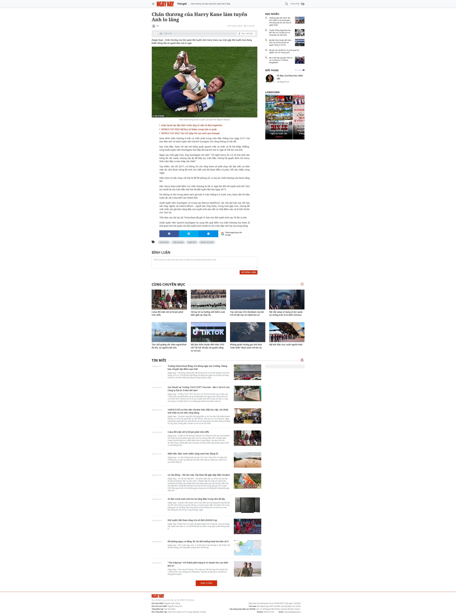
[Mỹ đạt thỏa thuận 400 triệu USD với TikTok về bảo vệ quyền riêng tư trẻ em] (299, 42)
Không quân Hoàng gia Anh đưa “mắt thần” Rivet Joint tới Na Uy (246, 346)
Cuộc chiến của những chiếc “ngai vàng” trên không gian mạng (290, 78)
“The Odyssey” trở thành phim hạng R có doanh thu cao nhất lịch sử (198, 564)
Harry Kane (164, 242)
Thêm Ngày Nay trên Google (233, 233)
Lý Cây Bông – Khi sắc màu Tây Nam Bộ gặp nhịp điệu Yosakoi (199, 474)
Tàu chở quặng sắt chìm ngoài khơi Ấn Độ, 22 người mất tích (169, 346)
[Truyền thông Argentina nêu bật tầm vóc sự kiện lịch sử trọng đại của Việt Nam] (299, 32)
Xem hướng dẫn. (243, 244)
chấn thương (178, 242)
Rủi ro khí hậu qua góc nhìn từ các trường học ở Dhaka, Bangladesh (280, 60)
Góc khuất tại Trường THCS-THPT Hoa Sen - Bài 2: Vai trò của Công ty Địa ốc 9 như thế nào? (198, 389)
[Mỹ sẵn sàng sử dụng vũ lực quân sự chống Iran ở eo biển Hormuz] (286, 299)
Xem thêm (206, 583)
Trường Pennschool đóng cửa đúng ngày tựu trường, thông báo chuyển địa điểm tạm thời (197, 367)
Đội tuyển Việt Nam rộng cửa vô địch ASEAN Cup (192, 520)
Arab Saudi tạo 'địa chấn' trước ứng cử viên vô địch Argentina (191, 125)
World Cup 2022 (207, 242)
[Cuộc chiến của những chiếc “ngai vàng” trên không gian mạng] (270, 78)
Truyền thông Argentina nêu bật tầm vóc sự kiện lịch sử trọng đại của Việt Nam (280, 32)
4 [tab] (302, 70)
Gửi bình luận (248, 272)
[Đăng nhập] (302, 3)
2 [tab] (298, 70)
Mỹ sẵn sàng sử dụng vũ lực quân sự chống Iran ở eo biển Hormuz (286, 313)
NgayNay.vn (165, 4)
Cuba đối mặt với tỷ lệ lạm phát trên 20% (167, 313)
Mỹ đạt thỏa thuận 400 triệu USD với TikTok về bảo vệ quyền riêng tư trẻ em (280, 42)
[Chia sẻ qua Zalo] (208, 233)
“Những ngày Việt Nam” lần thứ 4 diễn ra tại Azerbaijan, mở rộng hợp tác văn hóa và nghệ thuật (280, 21)
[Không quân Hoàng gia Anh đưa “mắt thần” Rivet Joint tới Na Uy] (247, 332)
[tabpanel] (284, 80)
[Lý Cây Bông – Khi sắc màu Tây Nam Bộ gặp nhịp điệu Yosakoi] (247, 481)
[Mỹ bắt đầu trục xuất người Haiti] (286, 332)
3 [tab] (300, 70)
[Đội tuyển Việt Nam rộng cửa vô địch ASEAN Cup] (247, 526)
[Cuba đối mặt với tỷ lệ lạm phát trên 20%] (169, 299)
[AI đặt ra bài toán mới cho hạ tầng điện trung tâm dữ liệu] (247, 505)
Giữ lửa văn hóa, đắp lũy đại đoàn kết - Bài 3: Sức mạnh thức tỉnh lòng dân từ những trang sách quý (279, 127)
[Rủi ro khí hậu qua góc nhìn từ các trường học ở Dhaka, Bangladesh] (299, 60)
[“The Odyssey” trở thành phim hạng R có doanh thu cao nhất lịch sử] (247, 569)
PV (158, 26)
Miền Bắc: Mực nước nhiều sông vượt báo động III (193, 453)
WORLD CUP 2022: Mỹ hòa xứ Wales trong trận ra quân (189, 129)
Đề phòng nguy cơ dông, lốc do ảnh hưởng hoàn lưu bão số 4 (198, 541)
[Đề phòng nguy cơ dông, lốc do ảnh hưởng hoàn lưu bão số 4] (247, 547)
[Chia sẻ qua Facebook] (169, 233)
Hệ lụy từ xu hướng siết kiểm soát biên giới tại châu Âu (208, 313)
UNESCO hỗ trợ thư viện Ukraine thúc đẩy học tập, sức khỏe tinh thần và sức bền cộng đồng (198, 411)
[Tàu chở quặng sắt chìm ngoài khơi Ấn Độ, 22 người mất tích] (169, 332)
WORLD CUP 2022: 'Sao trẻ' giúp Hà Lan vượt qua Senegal (190, 133)
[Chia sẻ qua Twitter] (189, 233)
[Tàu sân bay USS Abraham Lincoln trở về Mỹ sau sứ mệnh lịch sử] (247, 299)
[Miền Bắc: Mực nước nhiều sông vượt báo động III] (247, 460)
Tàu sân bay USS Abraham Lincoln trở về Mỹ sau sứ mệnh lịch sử (247, 313)
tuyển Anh (192, 242)
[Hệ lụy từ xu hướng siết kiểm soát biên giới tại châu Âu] (208, 299)
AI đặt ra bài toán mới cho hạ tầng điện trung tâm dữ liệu (196, 498)
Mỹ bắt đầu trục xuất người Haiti (285, 344)
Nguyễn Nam (282, 84)
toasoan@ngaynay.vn (292, 612)
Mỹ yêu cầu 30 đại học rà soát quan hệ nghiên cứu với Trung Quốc (284, 51)
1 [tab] (296, 70)
